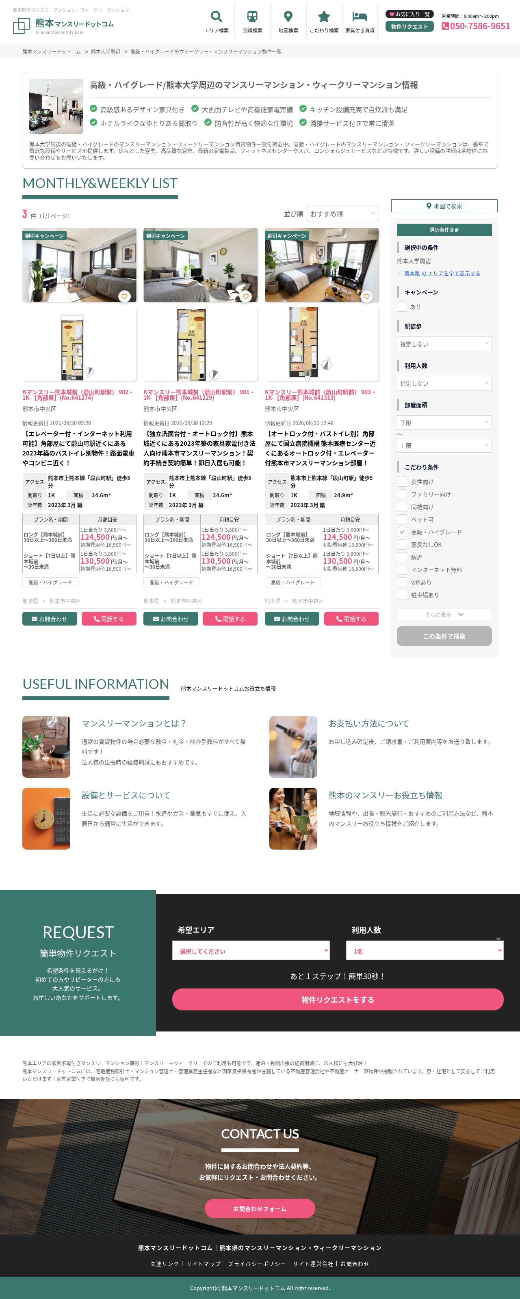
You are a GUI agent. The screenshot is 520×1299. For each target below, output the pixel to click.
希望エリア (196, 929)
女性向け (422, 481)
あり (415, 306)
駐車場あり (425, 595)
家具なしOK (426, 544)
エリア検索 (216, 30)
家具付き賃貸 (360, 30)
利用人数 (366, 929)
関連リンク (165, 1263)
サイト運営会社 (313, 1263)
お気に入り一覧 (413, 14)
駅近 (416, 557)
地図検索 (288, 30)
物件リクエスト (409, 26)
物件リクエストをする (338, 999)
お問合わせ (53, 619)
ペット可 (422, 519)
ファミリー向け (431, 494)
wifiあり (421, 582)
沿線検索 (252, 30)
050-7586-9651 (480, 25)
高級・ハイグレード (436, 532)
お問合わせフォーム (260, 1208)
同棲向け (422, 507)
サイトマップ (203, 1263)
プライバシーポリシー (257, 1263)
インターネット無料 (436, 569)
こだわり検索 (324, 30)
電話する (112, 619)
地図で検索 (448, 206)
